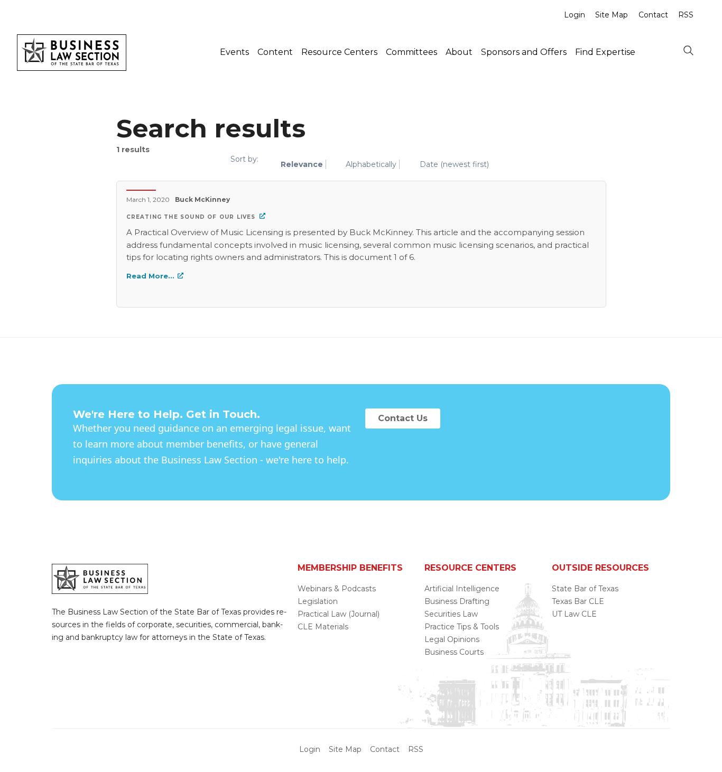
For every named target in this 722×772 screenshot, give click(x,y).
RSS (685, 15)
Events (234, 52)
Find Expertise (605, 52)
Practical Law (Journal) (338, 614)
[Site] (71, 67)
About (459, 52)
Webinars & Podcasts (337, 588)
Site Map (611, 15)
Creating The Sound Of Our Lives (191, 216)
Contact (653, 15)
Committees (411, 52)
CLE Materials (323, 626)
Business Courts (454, 652)
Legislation (318, 601)
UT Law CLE (574, 614)
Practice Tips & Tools (461, 626)
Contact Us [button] (403, 418)
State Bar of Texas (585, 588)
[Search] (688, 51)
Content (275, 52)
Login (574, 15)
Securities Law (451, 614)
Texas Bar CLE (578, 601)
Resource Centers (339, 52)
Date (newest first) (454, 164)
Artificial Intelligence (461, 588)
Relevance (302, 164)
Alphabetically (371, 164)
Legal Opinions (451, 639)
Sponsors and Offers (524, 52)
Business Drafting (456, 601)
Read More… (150, 276)
